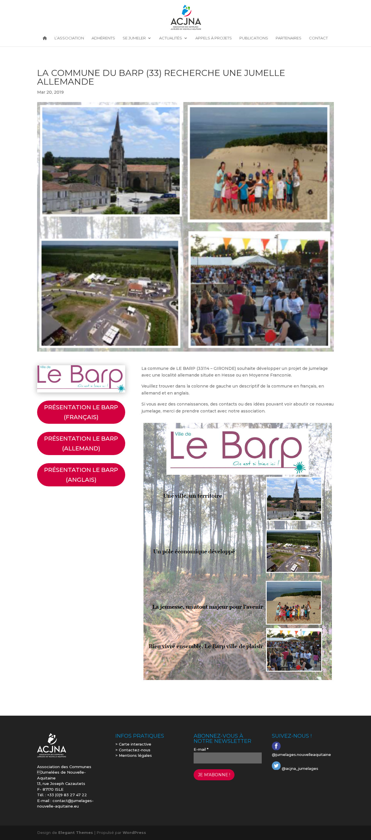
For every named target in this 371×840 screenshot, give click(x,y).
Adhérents (103, 38)
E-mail (201, 749)
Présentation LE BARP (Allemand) (81, 443)
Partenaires (288, 38)
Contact (318, 38)
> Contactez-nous (132, 750)
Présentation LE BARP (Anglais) (81, 474)
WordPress (134, 832)
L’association (69, 38)
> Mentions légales (133, 755)
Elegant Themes (75, 832)
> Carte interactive (133, 744)
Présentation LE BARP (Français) (81, 412)
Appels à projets (213, 38)
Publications (253, 38)
